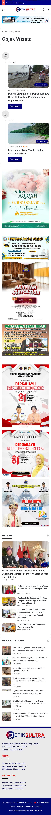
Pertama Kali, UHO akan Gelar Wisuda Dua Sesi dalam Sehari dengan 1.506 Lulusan (32, 588)
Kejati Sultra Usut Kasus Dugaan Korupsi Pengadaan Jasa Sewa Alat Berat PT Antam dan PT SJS (29, 703)
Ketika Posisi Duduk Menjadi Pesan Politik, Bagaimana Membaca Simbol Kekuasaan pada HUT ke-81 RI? (25, 573)
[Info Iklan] (25, 19)
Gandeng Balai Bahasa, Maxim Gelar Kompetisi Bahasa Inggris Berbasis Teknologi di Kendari (32, 600)
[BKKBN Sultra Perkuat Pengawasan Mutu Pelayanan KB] (9, 627)
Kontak (12, 807)
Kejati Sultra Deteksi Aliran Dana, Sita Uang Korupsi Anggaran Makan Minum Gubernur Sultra (29, 680)
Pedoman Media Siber (32, 807)
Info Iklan (38, 811)
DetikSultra (14, 147)
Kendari (8, 747)
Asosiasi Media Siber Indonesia (14, 783)
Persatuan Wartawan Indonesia (14, 786)
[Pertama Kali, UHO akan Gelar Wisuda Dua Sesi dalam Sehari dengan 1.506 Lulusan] (9, 589)
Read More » (15, 106)
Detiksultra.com (43, 803)
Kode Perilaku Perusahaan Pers (21, 811)
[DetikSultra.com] (25, 9)
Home (6, 32)
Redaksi (13, 90)
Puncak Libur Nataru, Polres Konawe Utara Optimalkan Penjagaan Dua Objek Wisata (28, 97)
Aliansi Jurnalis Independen (12, 789)
